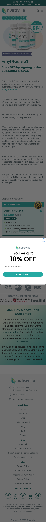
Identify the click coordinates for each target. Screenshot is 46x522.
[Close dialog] (43, 240)
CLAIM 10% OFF (23, 274)
